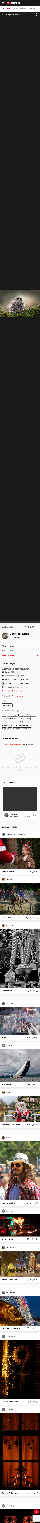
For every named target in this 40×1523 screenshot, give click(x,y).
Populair (32, 9)
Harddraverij (7, 917)
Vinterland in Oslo (9, 1280)
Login (5, 745)
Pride (4, 1038)
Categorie (13, 696)
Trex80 (8, 1138)
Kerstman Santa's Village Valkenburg (11, 1125)
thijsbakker (8, 1046)
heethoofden (7, 1239)
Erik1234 (9, 880)
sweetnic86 (18, 637)
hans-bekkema (11, 1247)
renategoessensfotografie (15, 834)
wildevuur (9, 925)
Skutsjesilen (7, 1084)
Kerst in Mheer (8, 872)
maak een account (16, 745)
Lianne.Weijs (9, 1336)
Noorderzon (7, 991)
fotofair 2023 (15, 814)
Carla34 (8, 1092)
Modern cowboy (9, 1203)
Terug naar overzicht (14, 15)
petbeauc (8, 1211)
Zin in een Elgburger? (11, 1328)
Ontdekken (6, 9)
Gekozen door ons (19, 9)
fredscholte (10, 1003)
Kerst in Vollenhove (10, 1402)
